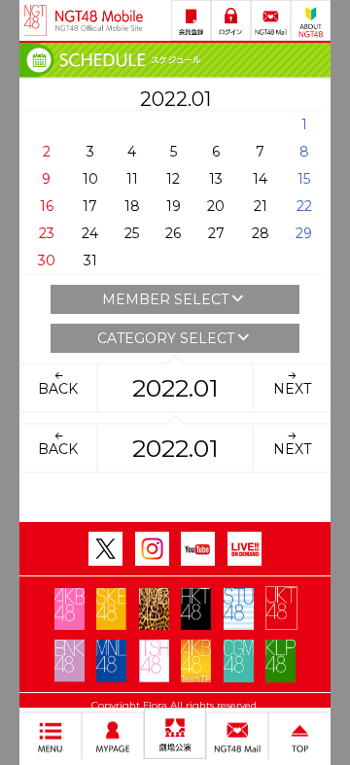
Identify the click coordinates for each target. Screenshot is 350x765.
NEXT (292, 389)
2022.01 (175, 387)
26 (173, 233)
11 (132, 179)
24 (90, 233)
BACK (58, 389)
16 (46, 206)
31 (90, 260)
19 (173, 206)
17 (90, 206)
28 (260, 233)
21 (260, 206)
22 (304, 206)
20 (216, 206)
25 (131, 233)
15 (304, 179)
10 (90, 179)
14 (260, 179)
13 (216, 179)
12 (173, 179)
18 (132, 206)
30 (46, 260)
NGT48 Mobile (99, 20)
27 (216, 233)
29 (304, 233)
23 (46, 233)
